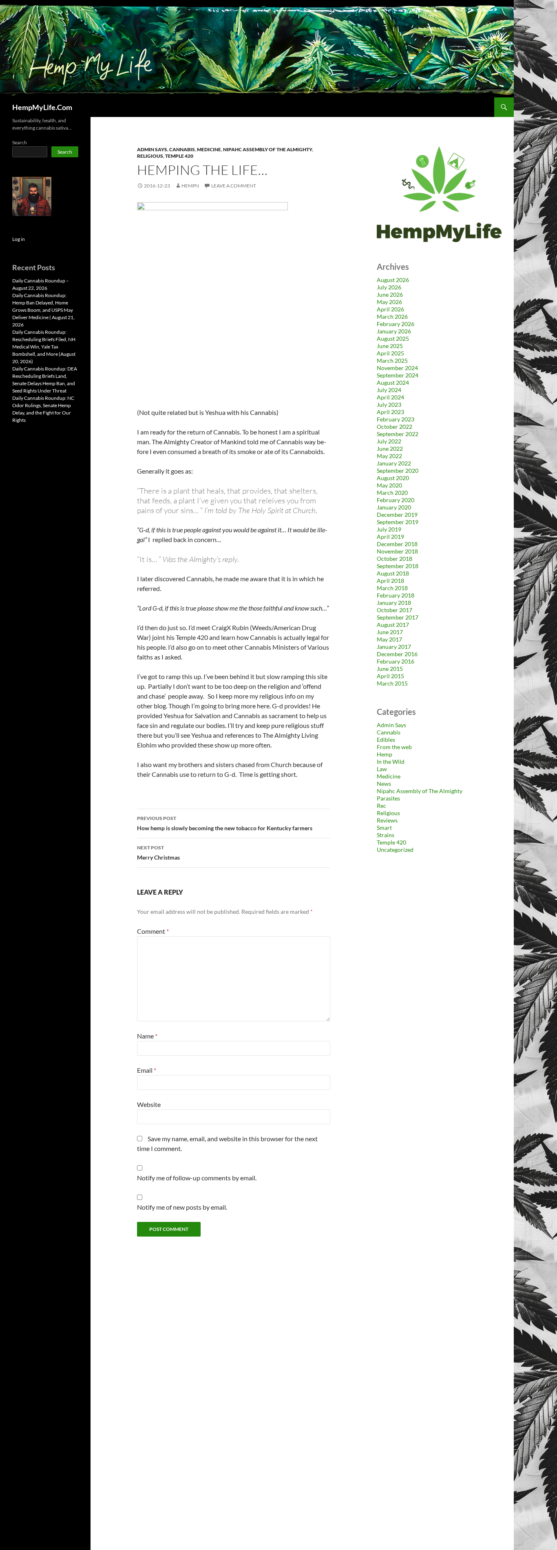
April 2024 (390, 397)
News (384, 783)
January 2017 (394, 646)
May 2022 (389, 455)
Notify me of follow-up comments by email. (196, 1178)
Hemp (384, 754)
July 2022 (389, 441)
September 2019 (397, 521)
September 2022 (397, 433)
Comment (153, 931)
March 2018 (392, 587)
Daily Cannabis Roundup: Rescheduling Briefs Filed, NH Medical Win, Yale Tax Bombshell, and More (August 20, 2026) (43, 346)
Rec (381, 805)
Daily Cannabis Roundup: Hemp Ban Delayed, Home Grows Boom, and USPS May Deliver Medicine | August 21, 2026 (43, 310)
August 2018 (393, 573)
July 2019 (389, 529)
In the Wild (390, 761)
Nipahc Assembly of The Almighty (267, 149)
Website (149, 1104)
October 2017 (394, 609)
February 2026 (395, 323)
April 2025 (390, 353)
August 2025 (393, 338)
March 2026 (392, 316)
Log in (18, 239)
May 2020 (389, 485)
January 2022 (394, 463)
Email (146, 1070)
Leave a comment (233, 186)
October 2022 (394, 426)
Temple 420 (179, 156)
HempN (190, 186)
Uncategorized (395, 849)
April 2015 (390, 675)
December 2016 (397, 653)
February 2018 (395, 595)
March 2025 (392, 360)
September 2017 (397, 617)
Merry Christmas (159, 852)
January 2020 (394, 507)
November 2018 (397, 551)
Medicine (209, 149)
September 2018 (397, 565)
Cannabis (182, 149)
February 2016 (395, 661)
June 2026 (390, 294)
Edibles (386, 739)
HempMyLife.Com (42, 107)
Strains (385, 834)
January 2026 (394, 331)
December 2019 (397, 514)
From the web (394, 746)
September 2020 (397, 470)
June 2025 (390, 345)
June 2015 (390, 668)
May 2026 (389, 301)
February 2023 (395, 419)
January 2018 (394, 602)
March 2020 (392, 492)
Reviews (387, 820)
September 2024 (397, 375)
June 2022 (390, 448)
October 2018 (394, 558)
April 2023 (390, 411)
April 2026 (390, 309)
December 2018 (397, 543)
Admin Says (152, 149)
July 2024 (389, 389)
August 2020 (393, 477)
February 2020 (395, 499)
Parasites (388, 798)
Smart (384, 827)
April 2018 (390, 580)
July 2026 (389, 287)
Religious (150, 156)
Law (382, 768)
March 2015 (392, 683)
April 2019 (390, 536)
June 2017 (390, 631)
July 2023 (389, 404)
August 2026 (393, 279)
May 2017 (389, 639)
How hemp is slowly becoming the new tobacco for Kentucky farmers (224, 823)
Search (19, 142)
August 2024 (393, 382)
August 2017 (393, 624)
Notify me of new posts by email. (182, 1207)
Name (147, 1036)
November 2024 (397, 367)
